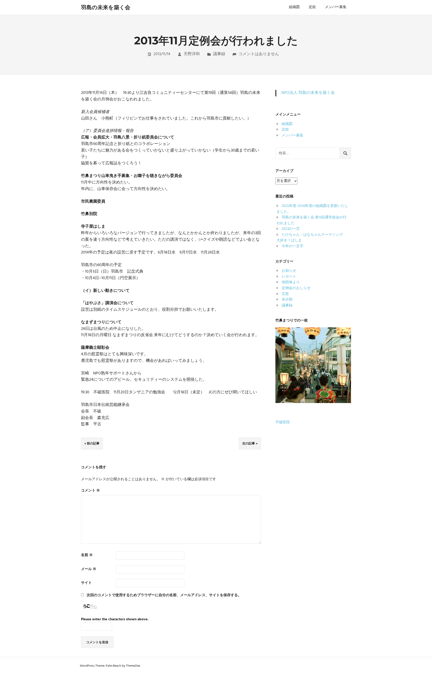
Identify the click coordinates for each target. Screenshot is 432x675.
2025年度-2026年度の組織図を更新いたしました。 (312, 209)
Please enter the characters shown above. (114, 619)
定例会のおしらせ (296, 288)
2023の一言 (291, 229)
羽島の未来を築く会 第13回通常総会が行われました (311, 220)
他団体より (291, 282)
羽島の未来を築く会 (105, 7)
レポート (289, 277)
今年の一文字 (292, 246)
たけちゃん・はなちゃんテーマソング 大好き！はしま (311, 238)
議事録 (219, 54)
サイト (86, 583)
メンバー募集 (335, 7)
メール (88, 569)
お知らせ (289, 271)
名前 (87, 555)
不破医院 (282, 422)
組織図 (294, 7)
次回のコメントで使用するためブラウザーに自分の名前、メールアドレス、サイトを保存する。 (164, 595)
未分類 (287, 300)
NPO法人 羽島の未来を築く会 (308, 93)
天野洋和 (192, 54)
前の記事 (93, 443)
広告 (285, 294)
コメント (90, 491)
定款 (312, 7)
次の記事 (248, 443)
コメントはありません (258, 54)
